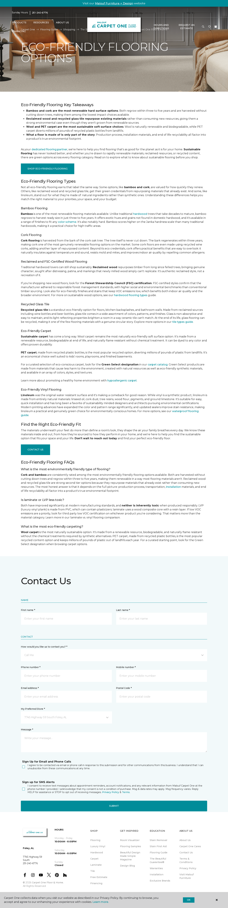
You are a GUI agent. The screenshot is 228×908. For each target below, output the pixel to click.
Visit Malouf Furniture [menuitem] (186, 876)
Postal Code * (124, 688)
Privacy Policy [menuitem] (187, 868)
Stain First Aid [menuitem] (158, 846)
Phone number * (30, 667)
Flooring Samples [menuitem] (130, 846)
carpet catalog (158, 364)
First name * (28, 610)
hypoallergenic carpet (122, 380)
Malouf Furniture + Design (114, 3)
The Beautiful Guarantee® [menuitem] (158, 860)
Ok (188, 899)
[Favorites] (209, 26)
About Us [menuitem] (185, 840)
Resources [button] (41, 22)
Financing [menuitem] (19, 31)
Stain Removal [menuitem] (158, 840)
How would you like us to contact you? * (44, 647)
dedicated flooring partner (49, 149)
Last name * (123, 610)
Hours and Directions (161, 26)
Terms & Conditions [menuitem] (186, 860)
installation (173, 486)
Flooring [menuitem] (95, 840)
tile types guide (182, 321)
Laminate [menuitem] (96, 864)
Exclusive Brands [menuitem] (160, 880)
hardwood (140, 213)
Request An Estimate (187, 26)
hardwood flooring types (130, 295)
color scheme (67, 221)
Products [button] (19, 22)
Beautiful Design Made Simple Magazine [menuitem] (130, 856)
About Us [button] (62, 22)
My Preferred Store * (33, 709)
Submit (114, 805)
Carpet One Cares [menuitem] (190, 846)
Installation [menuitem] (156, 874)
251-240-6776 (40, 12)
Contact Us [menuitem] (186, 852)
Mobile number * (126, 667)
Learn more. (100, 902)
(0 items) (215, 26)
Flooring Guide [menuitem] (158, 852)
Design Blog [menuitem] (127, 865)
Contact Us (35, 449)
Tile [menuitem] (92, 871)
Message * (27, 729)
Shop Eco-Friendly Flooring (48, 168)
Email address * (30, 688)
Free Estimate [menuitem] (98, 877)
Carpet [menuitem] (94, 858)
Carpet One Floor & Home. (48, 882)
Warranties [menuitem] (156, 868)
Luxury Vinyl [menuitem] (97, 846)
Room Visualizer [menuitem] (130, 840)
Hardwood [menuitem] (96, 852)
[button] (203, 26)
